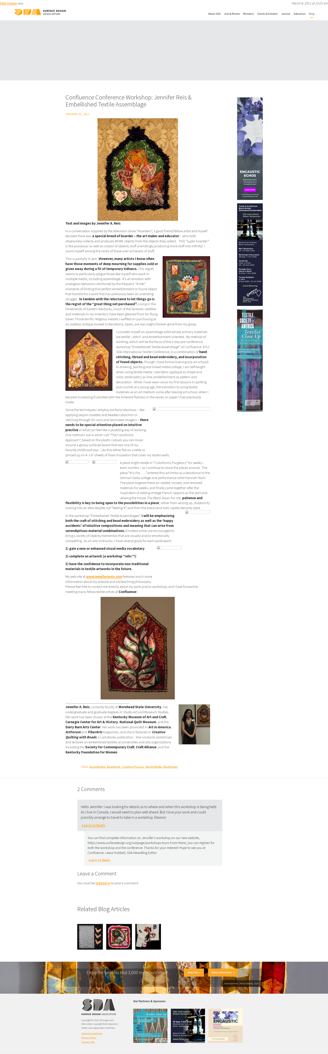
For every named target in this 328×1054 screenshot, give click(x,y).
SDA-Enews (8, 3)
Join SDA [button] (192, 972)
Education (299, 13)
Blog (312, 13)
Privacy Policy (88, 1037)
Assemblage (97, 767)
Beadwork (113, 767)
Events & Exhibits (267, 13)
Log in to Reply (93, 825)
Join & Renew (232, 13)
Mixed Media (154, 767)
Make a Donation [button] (221, 972)
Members (248, 13)
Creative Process (133, 767)
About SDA (214, 13)
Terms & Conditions (91, 1033)
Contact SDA (88, 1042)
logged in (102, 883)
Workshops (170, 767)
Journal (285, 13)
